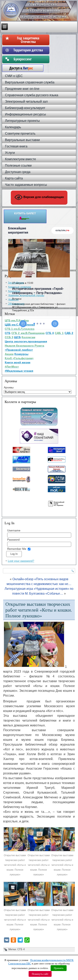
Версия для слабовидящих (43, 197)
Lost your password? (21, 560)
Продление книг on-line (22, 88)
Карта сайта (14, 178)
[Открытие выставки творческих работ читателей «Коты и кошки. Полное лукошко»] (15, 850)
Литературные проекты (22, 120)
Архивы (9, 387)
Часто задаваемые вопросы (26, 184)
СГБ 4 (21, 949)
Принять (58, 968)
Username (13, 530)
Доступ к (19, 68)
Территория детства (28, 50)
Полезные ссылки (18, 165)
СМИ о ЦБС (14, 76)
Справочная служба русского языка (31, 95)
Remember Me (16, 548)
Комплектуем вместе (20, 159)
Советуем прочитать (20, 133)
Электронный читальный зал (26, 101)
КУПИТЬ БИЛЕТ (25, 213)
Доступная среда (17, 172)
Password (13, 539)
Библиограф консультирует (25, 108)
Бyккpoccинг (28, 59)
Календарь (13, 127)
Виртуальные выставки (22, 140)
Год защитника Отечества (28, 40)
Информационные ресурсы (25, 114)
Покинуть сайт (40, 973)
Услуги (10, 152)
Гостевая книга (16, 146)
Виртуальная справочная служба (29, 82)
